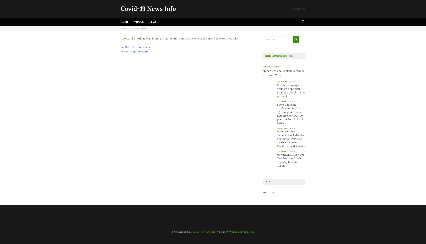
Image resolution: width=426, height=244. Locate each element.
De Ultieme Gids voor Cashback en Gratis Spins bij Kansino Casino (290, 160)
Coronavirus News (271, 67)
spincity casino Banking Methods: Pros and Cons (284, 73)
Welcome (269, 192)
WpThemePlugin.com (242, 231)
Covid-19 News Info (148, 8)
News (153, 21)
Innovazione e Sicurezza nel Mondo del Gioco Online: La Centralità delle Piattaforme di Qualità (291, 139)
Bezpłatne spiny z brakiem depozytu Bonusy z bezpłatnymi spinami (291, 90)
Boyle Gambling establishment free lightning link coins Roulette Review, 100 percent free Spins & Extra (290, 114)
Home (124, 21)
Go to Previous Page (138, 47)
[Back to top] (416, 234)
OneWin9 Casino (130, 217)
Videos (139, 21)
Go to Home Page (136, 51)
